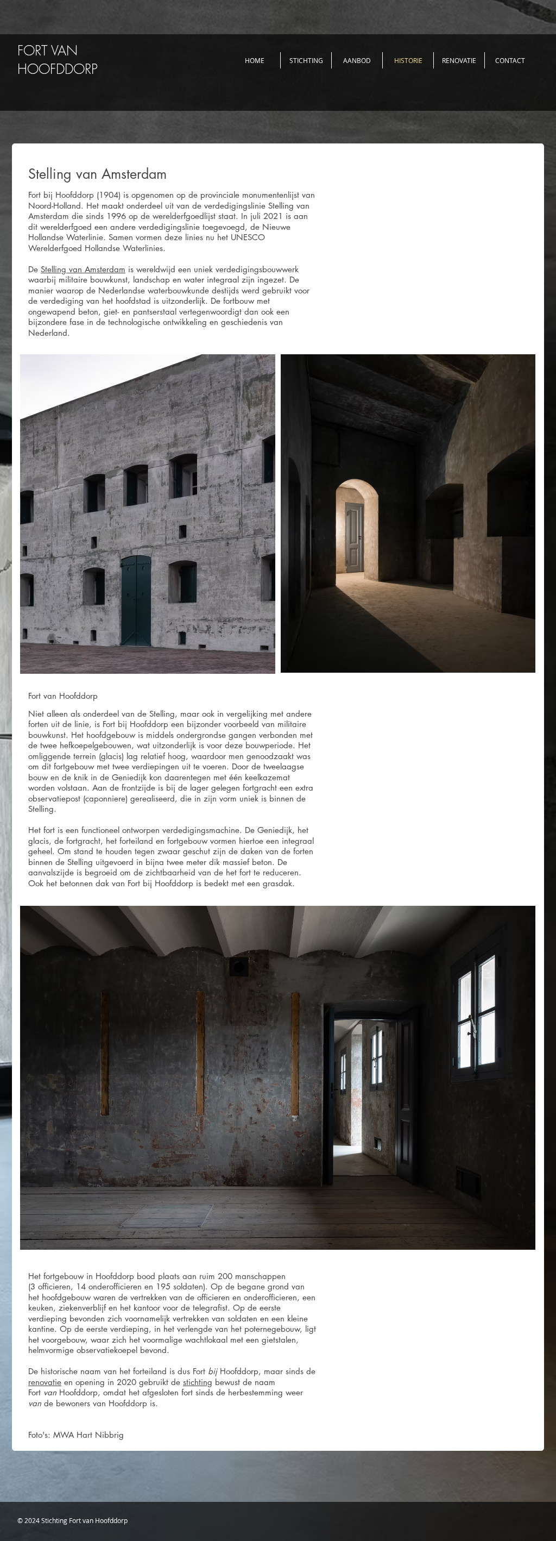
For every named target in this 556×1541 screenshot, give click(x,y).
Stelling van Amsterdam (83, 269)
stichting (197, 1382)
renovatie (44, 1382)
